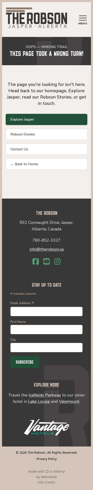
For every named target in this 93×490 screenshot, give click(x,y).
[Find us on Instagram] (57, 261)
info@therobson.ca (47, 249)
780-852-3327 (46, 240)
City (13, 340)
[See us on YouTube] (46, 261)
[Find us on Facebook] (35, 261)
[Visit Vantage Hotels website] (46, 427)
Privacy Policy (47, 459)
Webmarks (49, 477)
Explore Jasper (22, 119)
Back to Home (24, 164)
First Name (18, 322)
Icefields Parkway (45, 395)
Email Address (22, 303)
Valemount (69, 401)
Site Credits (46, 482)
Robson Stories (22, 134)
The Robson (36, 452)
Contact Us (19, 149)
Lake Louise (39, 401)
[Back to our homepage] (36, 18)
